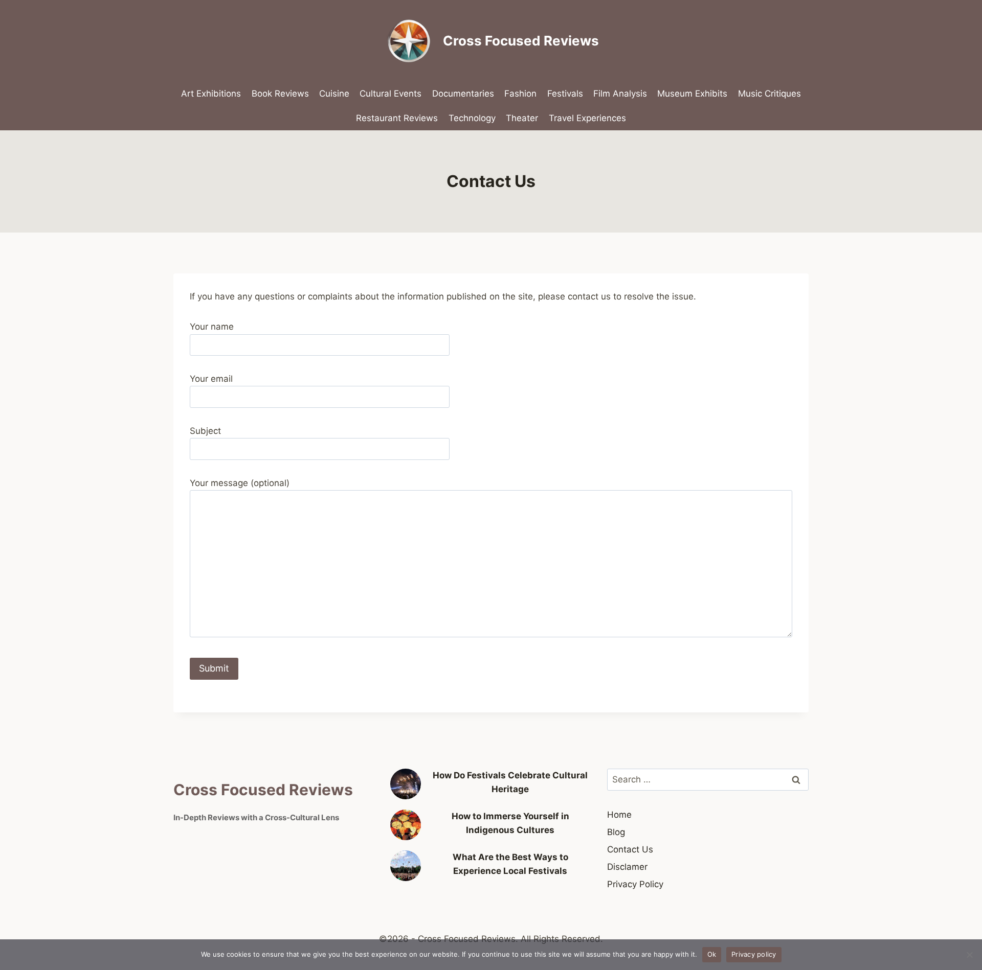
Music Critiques (769, 93)
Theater (522, 118)
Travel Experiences (587, 118)
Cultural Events (390, 93)
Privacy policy (753, 954)
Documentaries (463, 93)
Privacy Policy (635, 884)
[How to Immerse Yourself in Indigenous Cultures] (405, 825)
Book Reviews (280, 93)
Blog (616, 832)
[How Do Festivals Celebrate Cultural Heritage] (405, 784)
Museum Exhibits (692, 93)
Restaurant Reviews (397, 118)
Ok (712, 954)
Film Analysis (620, 93)
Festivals (565, 93)
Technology (472, 118)
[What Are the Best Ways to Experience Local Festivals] (405, 865)
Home (619, 815)
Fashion (520, 93)
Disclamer (627, 867)
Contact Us (630, 849)
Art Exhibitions (211, 93)
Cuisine (334, 93)
